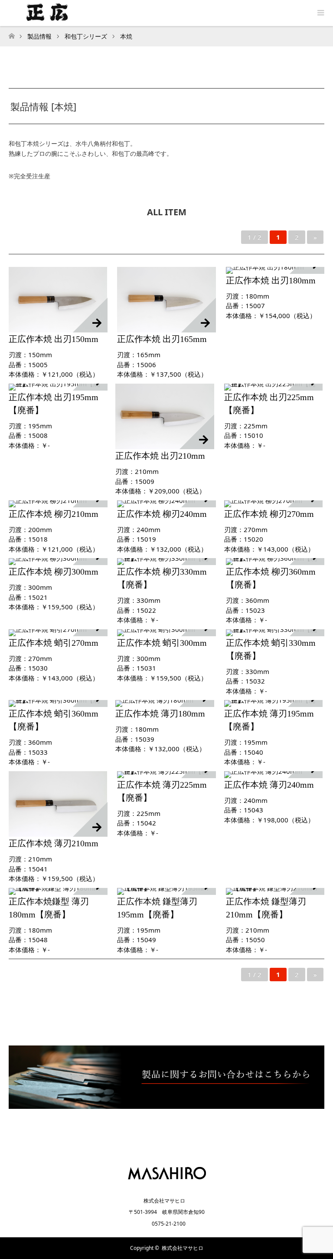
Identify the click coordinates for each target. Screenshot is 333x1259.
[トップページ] (11, 33)
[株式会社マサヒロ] (167, 1182)
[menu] (320, 13)
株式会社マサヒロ (182, 1248)
